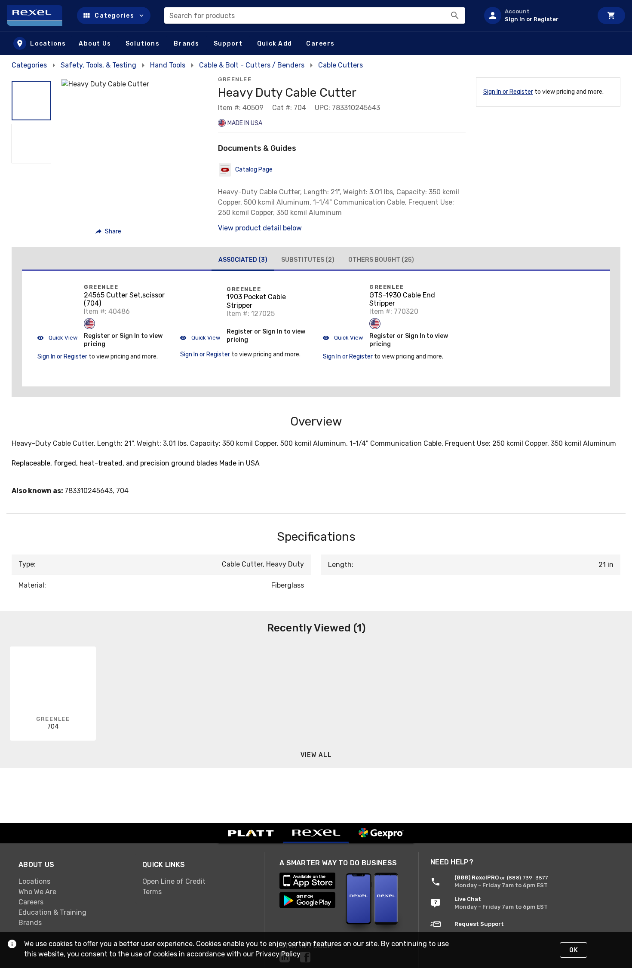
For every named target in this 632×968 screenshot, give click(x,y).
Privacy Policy (278, 954)
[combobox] (314, 15)
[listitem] (535, 15)
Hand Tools (167, 65)
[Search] (455, 15)
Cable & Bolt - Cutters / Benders (251, 65)
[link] (73, 881)
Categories (29, 65)
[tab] (243, 261)
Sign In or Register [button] (62, 356)
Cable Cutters (340, 65)
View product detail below (260, 228)
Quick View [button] (62, 337)
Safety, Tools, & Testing (98, 65)
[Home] (38, 15)
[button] (113, 15)
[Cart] (611, 15)
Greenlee (235, 79)
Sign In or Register (508, 91)
